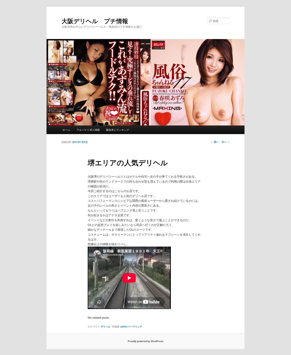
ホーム (66, 130)
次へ (225, 142)
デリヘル (105, 326)
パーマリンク (135, 326)
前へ (215, 142)
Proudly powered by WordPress (145, 341)
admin (123, 326)
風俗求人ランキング (117, 130)
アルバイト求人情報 (88, 130)
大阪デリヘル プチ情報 (95, 20)
